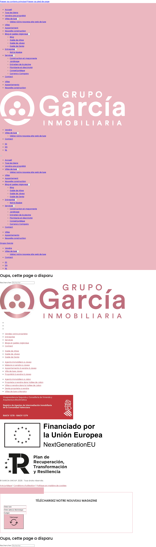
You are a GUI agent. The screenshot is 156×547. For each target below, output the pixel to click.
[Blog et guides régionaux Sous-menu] (29, 34)
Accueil (8, 9)
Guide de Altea (17, 40)
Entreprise (10, 49)
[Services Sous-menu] (14, 55)
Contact (9, 76)
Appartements (12, 84)
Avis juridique (6, 485)
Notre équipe (16, 52)
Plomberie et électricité (21, 67)
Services (9, 55)
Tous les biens (11, 12)
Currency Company (19, 73)
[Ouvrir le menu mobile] (1, 5)
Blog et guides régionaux (16, 34)
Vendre (8, 129)
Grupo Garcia (6, 243)
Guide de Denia (17, 46)
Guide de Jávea (17, 43)
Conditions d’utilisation (24, 485)
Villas (7, 24)
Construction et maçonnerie (23, 58)
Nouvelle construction (15, 31)
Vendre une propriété (15, 15)
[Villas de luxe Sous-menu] (18, 19)
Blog (12, 37)
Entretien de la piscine (20, 64)
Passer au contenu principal (13, 1)
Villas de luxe (11, 18)
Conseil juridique (17, 70)
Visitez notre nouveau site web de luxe (28, 21)
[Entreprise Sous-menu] (16, 49)
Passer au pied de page (38, 1)
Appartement (11, 27)
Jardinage (14, 61)
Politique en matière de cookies (51, 485)
